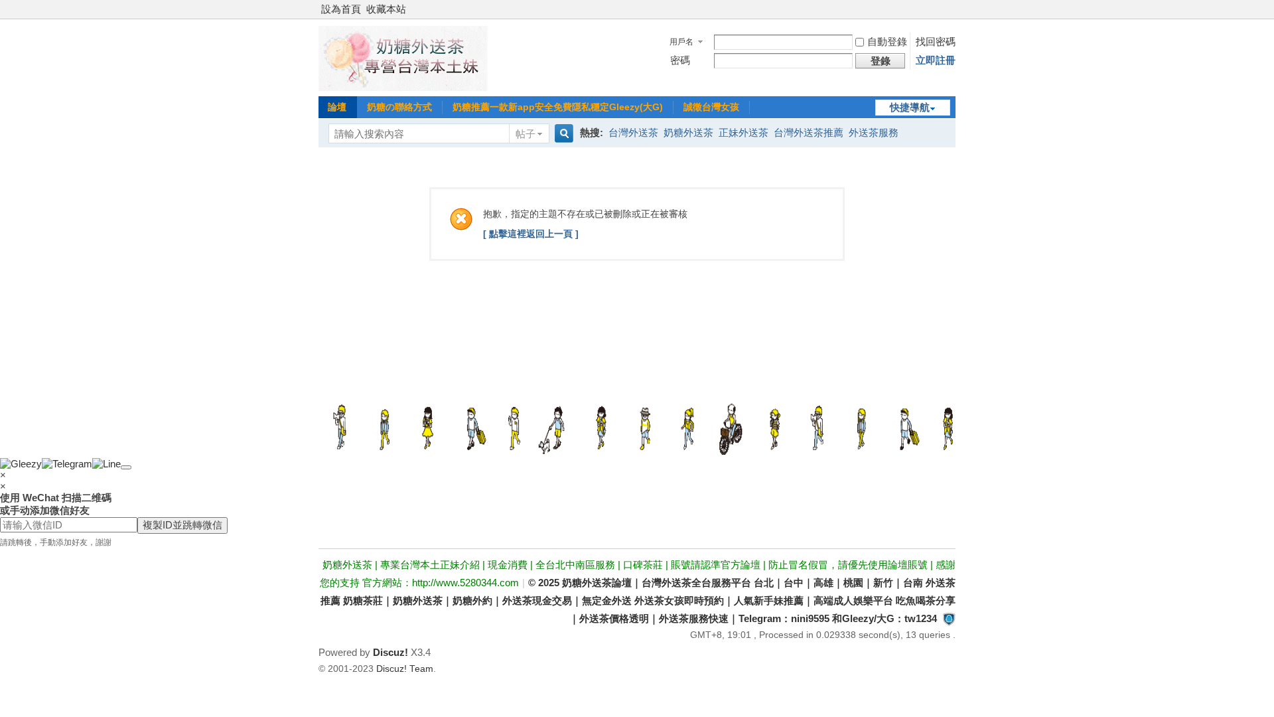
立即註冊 (936, 60)
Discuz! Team (404, 669)
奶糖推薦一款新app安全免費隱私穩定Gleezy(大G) (558, 107)
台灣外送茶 (633, 132)
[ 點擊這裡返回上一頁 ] (531, 233)
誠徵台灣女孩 (711, 107)
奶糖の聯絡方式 (399, 107)
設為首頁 (341, 9)
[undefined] (126, 467)
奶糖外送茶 (688, 132)
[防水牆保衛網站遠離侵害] (949, 618)
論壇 (337, 107)
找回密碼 (936, 41)
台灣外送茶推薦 (808, 132)
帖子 (525, 133)
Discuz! (390, 652)
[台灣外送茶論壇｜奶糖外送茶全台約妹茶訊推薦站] (403, 87)
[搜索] (562, 133)
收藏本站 (386, 9)
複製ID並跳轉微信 (182, 524)
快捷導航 (910, 107)
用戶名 (681, 41)
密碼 (680, 60)
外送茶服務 (873, 132)
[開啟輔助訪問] (952, 9)
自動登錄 (887, 41)
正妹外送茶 (743, 132)
